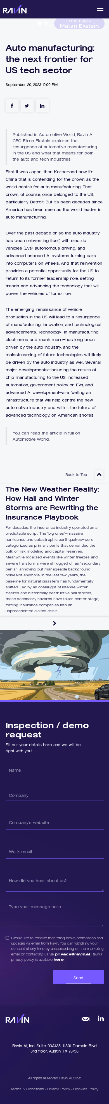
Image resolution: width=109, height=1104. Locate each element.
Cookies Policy (85, 1088)
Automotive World (31, 439)
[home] (15, 8)
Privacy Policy (59, 1088)
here (59, 959)
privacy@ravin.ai (72, 954)
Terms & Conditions (27, 1088)
